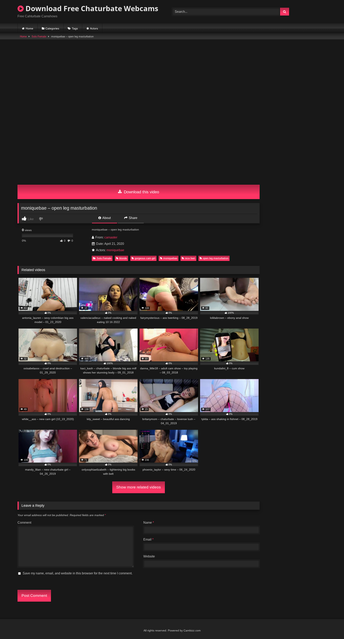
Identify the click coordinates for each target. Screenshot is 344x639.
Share (132, 218)
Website (149, 556)
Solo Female (39, 36)
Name (148, 522)
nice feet (190, 258)
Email (148, 539)
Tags (75, 28)
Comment (24, 522)
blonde (123, 258)
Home (29, 28)
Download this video (141, 192)
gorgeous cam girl (145, 258)
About (106, 218)
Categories (52, 28)
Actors (94, 28)
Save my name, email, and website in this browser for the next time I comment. (77, 573)
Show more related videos (138, 487)
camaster (110, 237)
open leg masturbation (215, 258)
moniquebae (115, 250)
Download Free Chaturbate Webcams (91, 8)
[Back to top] (331, 627)
